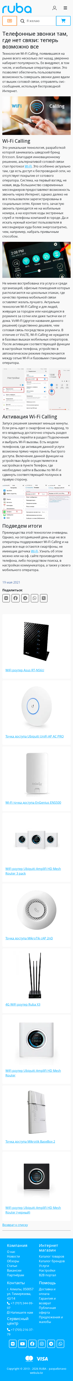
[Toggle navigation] (65, 8)
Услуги (44, 1266)
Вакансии (14, 1270)
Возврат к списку (15, 1225)
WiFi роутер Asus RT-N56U (24, 670)
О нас (11, 1252)
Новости (13, 1256)
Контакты (16, 1282)
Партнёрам (15, 1275)
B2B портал (47, 1275)
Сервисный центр (18, 1321)
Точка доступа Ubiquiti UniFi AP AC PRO (34, 736)
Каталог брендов (52, 1261)
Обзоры (13, 1261)
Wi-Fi (28, 166)
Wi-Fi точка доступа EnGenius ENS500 (33, 802)
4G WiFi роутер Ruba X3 (22, 1004)
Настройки (47, 1270)
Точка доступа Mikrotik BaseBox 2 (30, 1141)
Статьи (12, 1266)
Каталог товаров (51, 1256)
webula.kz (36, 1373)
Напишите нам (21, 1312)
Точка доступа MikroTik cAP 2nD (29, 938)
